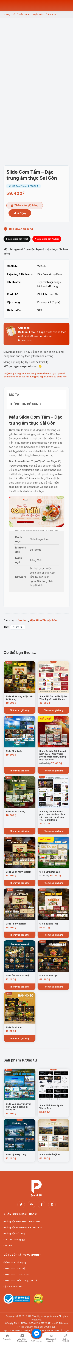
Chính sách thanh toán (16, 1274)
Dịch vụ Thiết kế (13, 1286)
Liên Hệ (8, 1245)
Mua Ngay (19, 212)
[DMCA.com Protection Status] (38, 1302)
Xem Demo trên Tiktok (18, 239)
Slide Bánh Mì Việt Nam (18, 871)
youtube (31, 1204)
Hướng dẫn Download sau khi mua (23, 1227)
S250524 (17, 627)
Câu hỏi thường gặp (15, 1239)
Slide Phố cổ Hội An (49, 1154)
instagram (52, 1204)
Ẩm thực (23, 620)
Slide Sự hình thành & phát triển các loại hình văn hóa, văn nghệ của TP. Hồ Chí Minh (52, 815)
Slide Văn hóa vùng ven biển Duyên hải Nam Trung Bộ (18, 1107)
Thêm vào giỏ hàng (26, 205)
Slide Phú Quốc (13, 751)
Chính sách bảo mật (15, 1268)
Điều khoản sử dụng (15, 1262)
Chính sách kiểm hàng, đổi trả (20, 1280)
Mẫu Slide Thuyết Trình (44, 620)
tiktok (21, 1204)
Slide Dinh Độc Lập (49, 871)
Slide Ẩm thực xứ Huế (17, 975)
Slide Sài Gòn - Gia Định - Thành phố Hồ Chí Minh (53, 697)
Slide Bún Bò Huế (48, 923)
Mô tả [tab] (14, 394)
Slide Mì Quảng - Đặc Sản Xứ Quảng (19, 697)
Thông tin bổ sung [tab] (25, 404)
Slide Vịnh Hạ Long (15, 1154)
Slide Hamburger (48, 975)
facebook (41, 1204)
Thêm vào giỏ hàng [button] (20, 710)
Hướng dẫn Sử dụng (15, 1233)
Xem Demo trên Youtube (48, 239)
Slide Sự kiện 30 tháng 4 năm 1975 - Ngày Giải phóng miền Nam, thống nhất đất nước (52, 755)
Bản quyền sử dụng (21, 228)
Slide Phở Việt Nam (15, 923)
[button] (36, 141)
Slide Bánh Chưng (15, 811)
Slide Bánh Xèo (13, 1027)
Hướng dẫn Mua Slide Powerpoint (22, 1221)
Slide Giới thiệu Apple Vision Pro (51, 1107)
